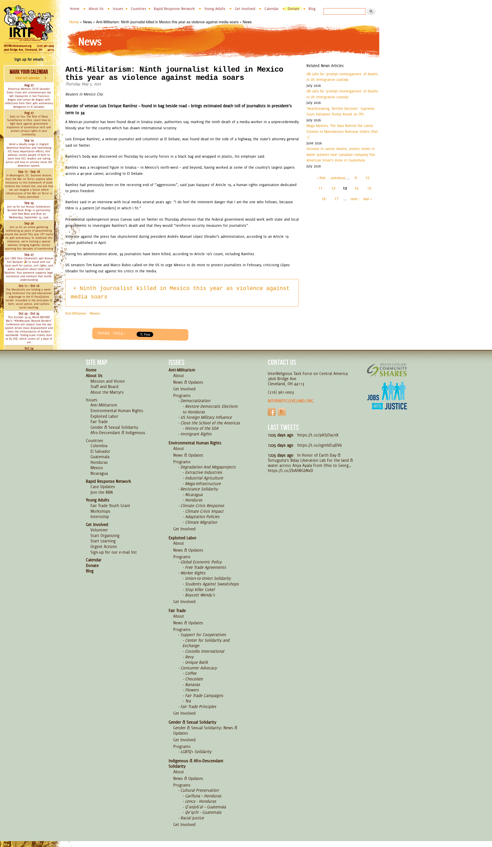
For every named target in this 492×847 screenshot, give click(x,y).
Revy (189, 656)
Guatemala (99, 456)
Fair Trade (99, 421)
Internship (99, 516)
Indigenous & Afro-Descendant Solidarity (196, 763)
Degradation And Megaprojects (208, 466)
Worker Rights (193, 572)
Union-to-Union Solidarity (208, 578)
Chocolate (194, 678)
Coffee (190, 673)
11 (321, 188)
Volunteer (99, 529)
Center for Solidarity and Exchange (205, 643)
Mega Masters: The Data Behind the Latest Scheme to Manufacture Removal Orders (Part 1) (342, 131)
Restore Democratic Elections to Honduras (210, 409)
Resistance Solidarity (199, 488)
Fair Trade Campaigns (204, 695)
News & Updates (188, 382)
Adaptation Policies (202, 516)
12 (333, 188)
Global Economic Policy (201, 561)
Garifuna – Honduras (203, 795)
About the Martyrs (107, 392)
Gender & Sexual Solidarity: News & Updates (205, 730)
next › (355, 198)
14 (356, 188)
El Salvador (100, 451)
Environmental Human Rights (116, 410)
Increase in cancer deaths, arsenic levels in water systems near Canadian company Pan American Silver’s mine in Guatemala (340, 154)
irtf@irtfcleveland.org (290, 400)
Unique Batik (196, 662)
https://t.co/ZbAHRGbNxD (290, 470)
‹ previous (337, 177)
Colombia (98, 445)
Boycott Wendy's (200, 594)
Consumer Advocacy (198, 667)
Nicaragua (99, 473)
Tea (188, 700)
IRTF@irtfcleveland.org (17, 46)
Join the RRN (101, 492)
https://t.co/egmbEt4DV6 (319, 445)
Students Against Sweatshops (212, 583)
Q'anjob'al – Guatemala (205, 806)
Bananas (192, 684)
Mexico (95, 313)
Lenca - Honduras (200, 801)
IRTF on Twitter (282, 412)
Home (74, 8)
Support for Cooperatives (203, 634)
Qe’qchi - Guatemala (203, 812)
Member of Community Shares (387, 369)
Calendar (271, 8)
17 (336, 198)
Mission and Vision (107, 381)
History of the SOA (201, 428)
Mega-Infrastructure (203, 483)
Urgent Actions (103, 546)
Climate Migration (201, 522)
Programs (182, 395)
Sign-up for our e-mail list (113, 552)
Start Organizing (104, 535)
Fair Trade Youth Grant (110, 505)
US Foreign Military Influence (206, 417)
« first (320, 177)
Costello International (204, 651)
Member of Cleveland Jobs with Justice (387, 401)
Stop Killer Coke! (200, 589)
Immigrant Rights (196, 433)
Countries (138, 8)
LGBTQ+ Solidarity (195, 751)
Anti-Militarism (75, 313)
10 (367, 177)
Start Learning (103, 540)
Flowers (192, 689)
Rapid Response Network (174, 8)
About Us (96, 8)
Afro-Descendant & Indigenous (117, 432)
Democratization (195, 400)
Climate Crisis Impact (204, 511)
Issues (118, 8)
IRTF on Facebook (271, 412)
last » (367, 198)
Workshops (100, 511)
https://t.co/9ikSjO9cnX (318, 434)
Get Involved (245, 8)
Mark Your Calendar (29, 74)
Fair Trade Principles (198, 706)
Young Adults (214, 8)
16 (324, 198)
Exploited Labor (104, 416)
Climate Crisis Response (202, 505)
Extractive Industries (203, 472)
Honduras (99, 462)
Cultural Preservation (199, 790)
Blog (312, 8)
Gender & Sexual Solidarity (114, 427)
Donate (293, 8)
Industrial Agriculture (204, 477)
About (178, 375)
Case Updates (102, 486)
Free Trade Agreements (205, 567)
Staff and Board (104, 386)
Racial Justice (192, 817)
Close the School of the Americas (210, 422)
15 (369, 188)
